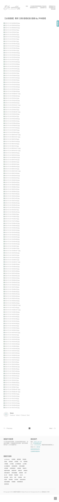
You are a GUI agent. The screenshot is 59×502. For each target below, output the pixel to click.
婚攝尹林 (24, 468)
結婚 (15, 477)
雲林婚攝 (11, 479)
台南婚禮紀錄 (12, 468)
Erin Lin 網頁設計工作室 (43, 492)
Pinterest (23, 415)
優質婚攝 (19, 459)
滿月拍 (11, 477)
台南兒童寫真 (14, 466)
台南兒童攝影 (22, 466)
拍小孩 (5, 475)
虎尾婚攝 (20, 477)
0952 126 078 (38, 441)
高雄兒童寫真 (22, 479)
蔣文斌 (38, 447)
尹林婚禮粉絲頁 (37, 443)
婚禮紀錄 (20, 470)
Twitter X (18, 415)
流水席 (21, 475)
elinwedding (37, 444)
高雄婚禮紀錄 (20, 481)
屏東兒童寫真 (7, 472)
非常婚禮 (16, 479)
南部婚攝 (25, 461)
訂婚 (24, 477)
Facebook (12, 415)
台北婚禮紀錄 (7, 466)
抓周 (25, 472)
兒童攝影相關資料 (35, 451)
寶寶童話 (25, 470)
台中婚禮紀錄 (18, 463)
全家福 (5, 461)
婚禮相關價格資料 (35, 449)
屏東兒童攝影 (14, 472)
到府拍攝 (11, 461)
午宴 (21, 461)
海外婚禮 (6, 477)
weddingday (7, 459)
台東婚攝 (19, 468)
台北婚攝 (24, 463)
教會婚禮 (16, 475)
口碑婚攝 (6, 463)
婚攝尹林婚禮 (7, 470)
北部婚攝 (16, 461)
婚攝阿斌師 (14, 470)
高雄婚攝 (13, 481)
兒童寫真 (24, 459)
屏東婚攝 (21, 472)
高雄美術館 (6, 484)
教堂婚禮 (11, 475)
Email (28, 415)
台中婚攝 (11, 463)
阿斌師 (5, 479)
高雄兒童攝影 (7, 481)
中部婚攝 (13, 459)
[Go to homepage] (12, 7)
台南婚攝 (6, 468)
